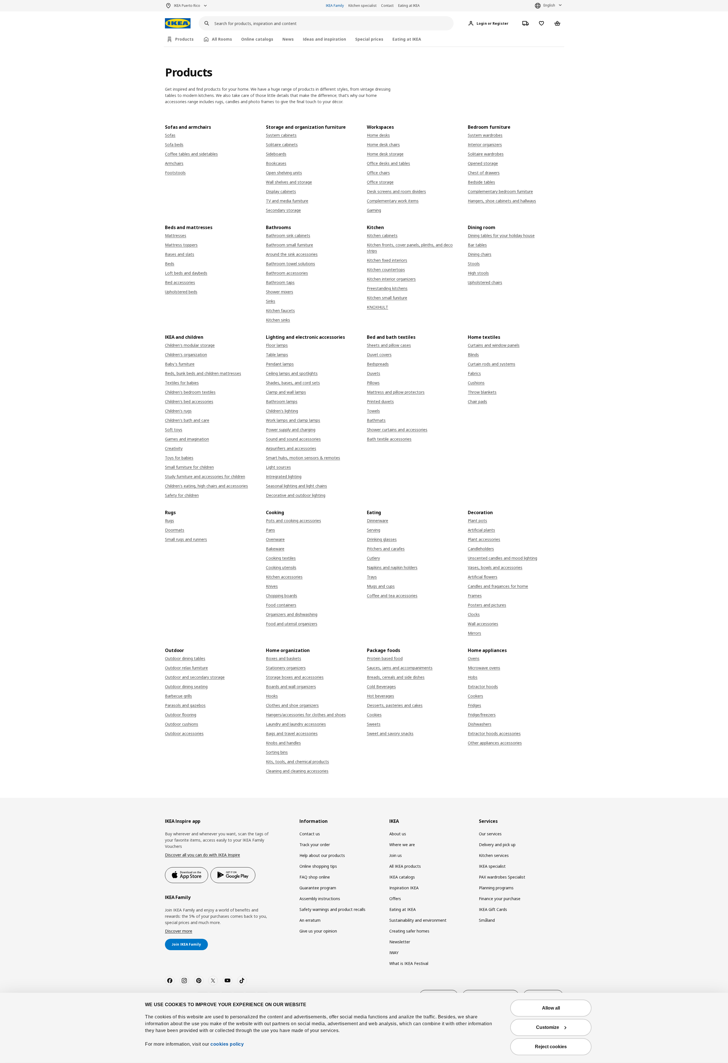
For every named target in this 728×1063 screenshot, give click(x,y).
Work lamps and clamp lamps (293, 420)
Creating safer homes (409, 931)
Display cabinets (281, 191)
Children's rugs (178, 411)
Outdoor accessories (184, 733)
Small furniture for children (189, 467)
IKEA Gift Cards (493, 909)
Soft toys (173, 429)
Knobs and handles (283, 743)
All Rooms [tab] (222, 39)
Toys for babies (179, 457)
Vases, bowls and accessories (495, 567)
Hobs (472, 677)
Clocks (474, 614)
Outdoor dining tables (185, 658)
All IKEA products (405, 866)
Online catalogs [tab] (257, 39)
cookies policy (227, 1044)
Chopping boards (281, 595)
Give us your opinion (318, 931)
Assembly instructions (319, 898)
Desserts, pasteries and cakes (395, 705)
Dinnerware (377, 520)
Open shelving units (284, 172)
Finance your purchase (499, 898)
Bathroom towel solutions (290, 263)
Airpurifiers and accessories (291, 448)
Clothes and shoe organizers (292, 705)
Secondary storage (283, 210)
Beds (169, 263)
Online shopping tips (318, 866)
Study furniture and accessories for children (205, 476)
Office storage (380, 182)
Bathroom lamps (281, 401)
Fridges (474, 705)
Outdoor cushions (181, 724)
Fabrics (474, 373)
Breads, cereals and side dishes (396, 677)
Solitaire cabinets (282, 144)
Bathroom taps (280, 282)
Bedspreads (378, 364)
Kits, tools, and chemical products (297, 761)
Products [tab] (184, 39)
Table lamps (277, 354)
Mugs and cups (381, 586)
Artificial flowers (482, 577)
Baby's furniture (180, 364)
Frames (475, 595)
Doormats (174, 530)
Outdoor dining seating (186, 686)
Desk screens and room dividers (396, 191)
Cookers (475, 696)
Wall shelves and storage (289, 182)
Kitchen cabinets (382, 235)
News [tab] (288, 39)
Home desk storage (385, 154)
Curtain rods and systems (491, 364)
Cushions (476, 382)
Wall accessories (483, 623)
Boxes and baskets (283, 658)
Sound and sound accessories (293, 439)
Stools (474, 263)
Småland (487, 920)
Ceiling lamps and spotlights (292, 373)
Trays (372, 577)
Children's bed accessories (189, 401)
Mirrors (474, 633)
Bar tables (477, 245)
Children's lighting (282, 411)
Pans (270, 530)
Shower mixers (279, 291)
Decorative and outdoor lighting (295, 495)
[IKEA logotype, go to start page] (178, 23)
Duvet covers (379, 354)
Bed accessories (180, 282)
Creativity (174, 448)
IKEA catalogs (402, 877)
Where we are (402, 844)
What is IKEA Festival (408, 963)
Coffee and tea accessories (392, 595)
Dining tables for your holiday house (501, 235)
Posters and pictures (487, 605)
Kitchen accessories (284, 577)
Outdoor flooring (180, 714)
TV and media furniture (287, 201)
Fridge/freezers (482, 714)
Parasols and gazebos (185, 705)
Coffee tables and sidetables (191, 154)
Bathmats (376, 420)
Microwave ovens (484, 667)
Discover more (178, 931)
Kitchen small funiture (387, 297)
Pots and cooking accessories (293, 520)
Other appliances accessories (495, 743)
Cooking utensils (281, 567)
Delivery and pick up (497, 844)
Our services (490, 833)
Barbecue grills (178, 696)
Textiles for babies (182, 382)
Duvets (373, 373)
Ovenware (275, 539)
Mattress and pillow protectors (396, 392)
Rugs (169, 520)
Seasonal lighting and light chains (296, 486)
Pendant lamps (280, 364)
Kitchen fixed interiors (387, 260)
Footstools (175, 172)
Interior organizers (485, 144)
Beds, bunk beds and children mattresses (203, 373)
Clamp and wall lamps (286, 392)
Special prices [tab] (369, 39)
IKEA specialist (492, 866)
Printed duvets (380, 401)
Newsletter (399, 941)
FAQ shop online (314, 877)
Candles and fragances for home (498, 586)
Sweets (373, 724)
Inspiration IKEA (404, 887)
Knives (272, 586)
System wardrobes (485, 135)
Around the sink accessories (292, 254)
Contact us (309, 833)
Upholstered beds (181, 291)
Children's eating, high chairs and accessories (206, 486)
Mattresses (175, 235)
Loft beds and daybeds (186, 273)
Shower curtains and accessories (397, 429)
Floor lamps (277, 345)
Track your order (314, 844)
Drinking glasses (382, 539)
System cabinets (281, 135)
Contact (387, 5)
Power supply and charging (290, 429)
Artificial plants (481, 530)
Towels (373, 411)
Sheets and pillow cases (389, 345)
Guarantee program (317, 887)
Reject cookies (551, 1046)
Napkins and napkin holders (392, 567)
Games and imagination (187, 439)
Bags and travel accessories (292, 733)
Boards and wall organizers (291, 686)
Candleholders (481, 548)
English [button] (549, 5)
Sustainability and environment (417, 920)
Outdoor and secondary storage (195, 677)
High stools (478, 273)
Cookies (374, 714)
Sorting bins (277, 752)
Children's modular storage (190, 345)
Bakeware (275, 548)
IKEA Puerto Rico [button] (187, 5)
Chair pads (477, 401)
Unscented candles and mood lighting (502, 558)
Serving (373, 530)
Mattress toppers (181, 245)
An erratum (309, 920)
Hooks (272, 696)
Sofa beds (174, 144)
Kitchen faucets (280, 310)
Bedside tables (481, 182)
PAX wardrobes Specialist (502, 877)
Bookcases (276, 163)
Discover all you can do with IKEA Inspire (202, 855)
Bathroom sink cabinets (288, 235)
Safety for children (182, 495)
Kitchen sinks (278, 320)
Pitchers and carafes (386, 548)
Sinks (270, 301)
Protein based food (385, 658)
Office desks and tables (388, 163)
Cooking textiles (281, 558)
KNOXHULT (377, 307)
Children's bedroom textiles (190, 392)
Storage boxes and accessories (295, 677)
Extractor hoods (483, 686)
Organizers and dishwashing (291, 614)
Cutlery (373, 558)
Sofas (170, 135)
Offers (395, 898)
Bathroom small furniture (289, 245)
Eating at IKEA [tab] (406, 39)
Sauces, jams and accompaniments (400, 667)
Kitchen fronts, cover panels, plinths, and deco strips (410, 248)
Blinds (473, 354)
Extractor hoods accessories (494, 733)
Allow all (551, 1008)
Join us (395, 855)
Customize (547, 1027)
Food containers (281, 605)
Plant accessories (484, 539)
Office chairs (378, 172)
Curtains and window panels (494, 345)
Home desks (378, 135)
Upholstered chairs (485, 282)
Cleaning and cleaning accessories (297, 771)
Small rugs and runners (186, 539)
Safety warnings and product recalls (332, 909)
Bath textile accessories (389, 439)
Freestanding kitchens (387, 288)
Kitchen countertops (386, 269)
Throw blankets (482, 392)
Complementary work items (393, 201)
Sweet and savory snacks (390, 733)
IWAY (393, 952)
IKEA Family (335, 5)
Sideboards (276, 154)
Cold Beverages (381, 686)
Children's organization (186, 354)
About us (397, 833)
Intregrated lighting (283, 476)
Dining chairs (479, 254)
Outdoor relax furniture (186, 667)
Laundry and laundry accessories (296, 724)
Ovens (473, 658)
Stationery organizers (286, 667)
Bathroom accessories (287, 273)
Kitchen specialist (362, 5)
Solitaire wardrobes (486, 154)
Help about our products (322, 855)
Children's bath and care (187, 420)
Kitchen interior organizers (391, 279)
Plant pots (477, 520)
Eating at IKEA (409, 5)
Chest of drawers (484, 172)
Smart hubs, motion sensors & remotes (303, 457)
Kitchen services (494, 855)
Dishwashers (479, 724)
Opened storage (483, 163)
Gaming (374, 210)
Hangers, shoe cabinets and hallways (502, 201)
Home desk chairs (383, 144)
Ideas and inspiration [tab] (324, 39)
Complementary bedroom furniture (500, 191)
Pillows (373, 382)
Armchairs (174, 163)
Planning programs (496, 887)
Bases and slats (179, 254)
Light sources (278, 467)
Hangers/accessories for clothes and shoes (306, 714)
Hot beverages (380, 696)
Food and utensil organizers (291, 623)
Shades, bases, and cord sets (293, 382)
